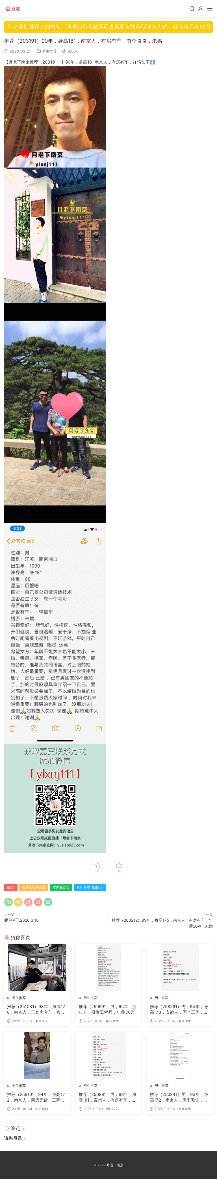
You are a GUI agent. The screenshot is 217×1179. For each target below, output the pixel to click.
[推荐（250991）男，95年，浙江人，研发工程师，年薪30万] (109, 967)
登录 (18, 1138)
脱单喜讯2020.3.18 (21, 920)
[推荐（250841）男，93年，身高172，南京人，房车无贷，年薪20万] (180, 1055)
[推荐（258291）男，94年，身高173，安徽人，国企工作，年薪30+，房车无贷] (180, 967)
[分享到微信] (8, 902)
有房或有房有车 (33, 887)
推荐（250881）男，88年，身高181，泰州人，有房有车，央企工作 (107, 1097)
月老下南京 (12, 8)
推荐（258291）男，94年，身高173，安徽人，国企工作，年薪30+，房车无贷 (179, 1009)
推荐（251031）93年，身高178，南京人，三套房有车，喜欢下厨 (36, 1009)
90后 (11, 887)
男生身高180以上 (90, 887)
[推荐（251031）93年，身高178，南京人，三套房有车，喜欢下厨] (37, 967)
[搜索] (192, 8)
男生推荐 (49, 51)
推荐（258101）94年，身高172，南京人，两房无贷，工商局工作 (36, 1097)
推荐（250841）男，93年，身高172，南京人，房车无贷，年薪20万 (179, 1097)
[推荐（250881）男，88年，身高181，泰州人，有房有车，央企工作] (109, 1055)
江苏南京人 (61, 887)
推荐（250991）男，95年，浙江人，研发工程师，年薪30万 (107, 1009)
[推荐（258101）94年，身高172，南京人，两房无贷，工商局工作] (37, 1055)
